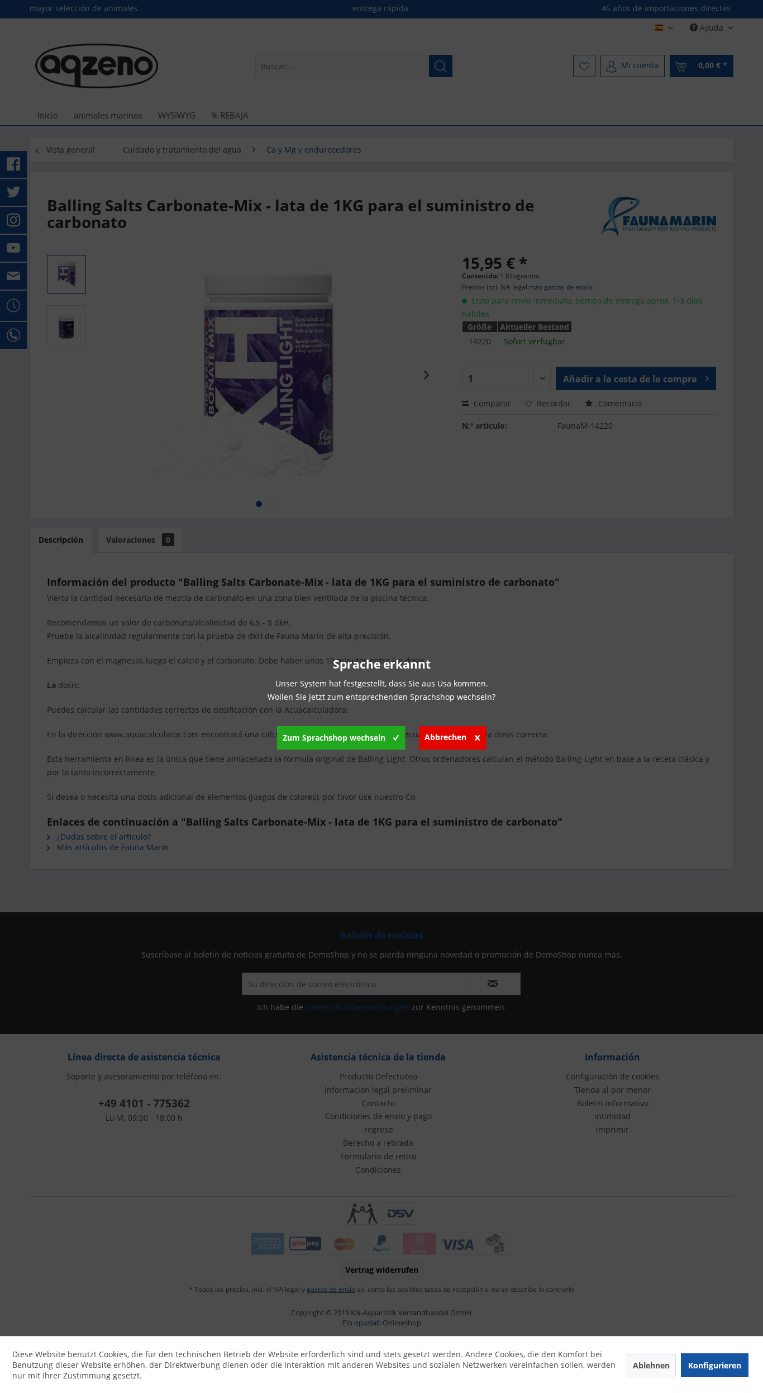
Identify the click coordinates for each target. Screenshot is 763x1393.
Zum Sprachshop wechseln (334, 737)
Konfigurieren (714, 1365)
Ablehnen (651, 1365)
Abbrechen (445, 737)
